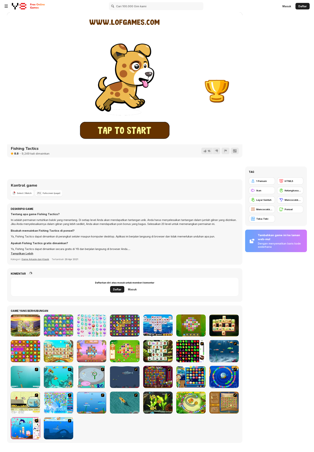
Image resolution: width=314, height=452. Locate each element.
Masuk (286, 6)
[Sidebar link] (6, 6)
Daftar (302, 6)
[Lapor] (226, 151)
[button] (22, 254)
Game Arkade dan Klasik (35, 259)
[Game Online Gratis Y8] (19, 6)
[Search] (113, 6)
